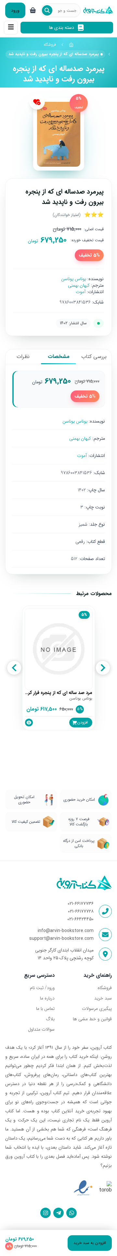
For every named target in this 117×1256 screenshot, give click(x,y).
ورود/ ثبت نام (42, 988)
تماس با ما (45, 1008)
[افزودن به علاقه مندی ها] (37, 102)
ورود (15, 10)
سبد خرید (103, 998)
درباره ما (47, 998)
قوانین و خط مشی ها (92, 1019)
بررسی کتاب (94, 357)
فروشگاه (50, 45)
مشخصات (59, 357)
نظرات (23, 357)
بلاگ (50, 1019)
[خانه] (71, 45)
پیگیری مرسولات (97, 1008)
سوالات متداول (41, 1029)
